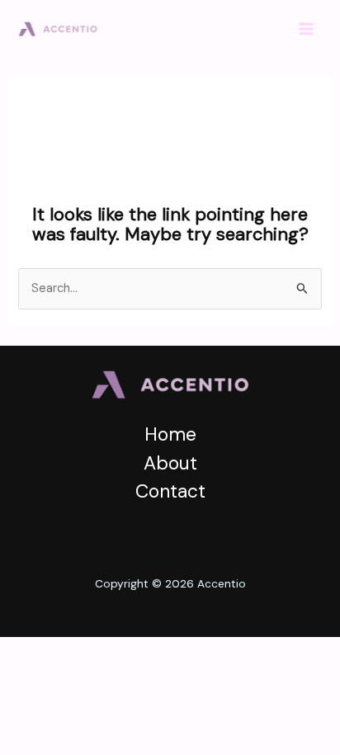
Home (170, 434)
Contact (170, 491)
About (170, 463)
